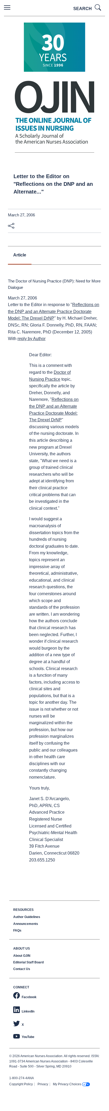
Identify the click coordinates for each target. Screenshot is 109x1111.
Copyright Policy (21, 1084)
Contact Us (21, 969)
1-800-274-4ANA (21, 1078)
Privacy (43, 1084)
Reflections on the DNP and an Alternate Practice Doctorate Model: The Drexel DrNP (53, 311)
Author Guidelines (26, 917)
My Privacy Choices (67, 1084)
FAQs (17, 930)
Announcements (25, 924)
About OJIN (21, 956)
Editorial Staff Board (28, 962)
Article (19, 255)
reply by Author (31, 338)
